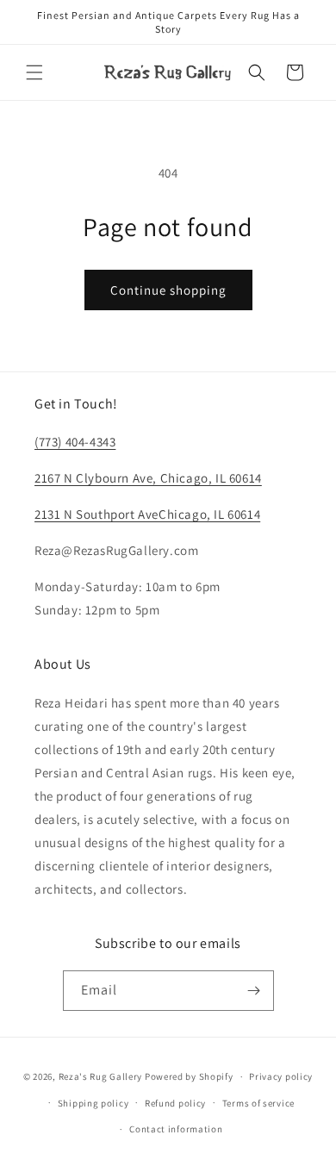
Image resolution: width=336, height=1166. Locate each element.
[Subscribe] (254, 990)
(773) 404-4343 (74, 441)
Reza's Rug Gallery (101, 1076)
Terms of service (258, 1103)
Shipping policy (93, 1103)
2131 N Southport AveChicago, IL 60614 (147, 514)
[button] (34, 72)
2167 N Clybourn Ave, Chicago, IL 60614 (148, 478)
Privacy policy (281, 1076)
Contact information (175, 1129)
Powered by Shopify (189, 1076)
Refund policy (175, 1103)
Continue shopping (168, 290)
